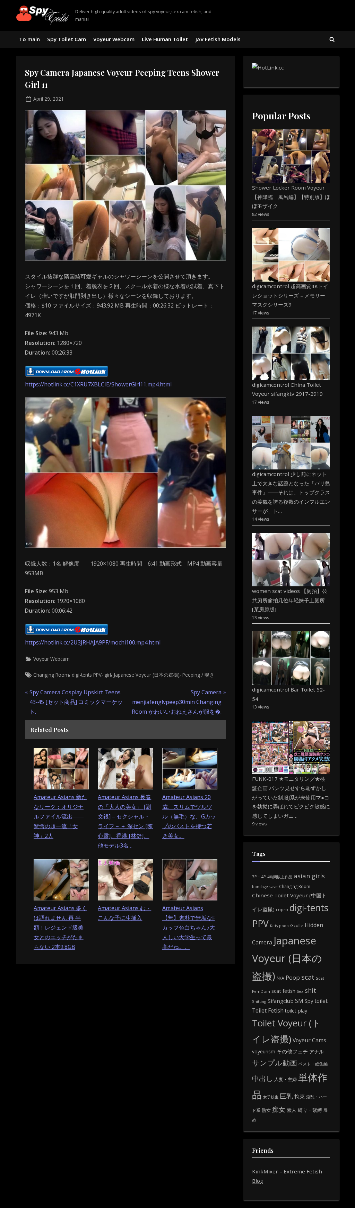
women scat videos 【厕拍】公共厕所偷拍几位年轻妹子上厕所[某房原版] (289, 600)
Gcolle (296, 925)
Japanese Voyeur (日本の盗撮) (147, 674)
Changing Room (51, 674)
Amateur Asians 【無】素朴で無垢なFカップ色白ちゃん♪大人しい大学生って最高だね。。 (188, 927)
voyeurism (263, 1051)
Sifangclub (281, 1000)
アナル (316, 1051)
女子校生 (270, 1096)
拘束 (299, 1096)
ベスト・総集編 (313, 1064)
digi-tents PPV (87, 674)
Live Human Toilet (165, 39)
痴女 (278, 1109)
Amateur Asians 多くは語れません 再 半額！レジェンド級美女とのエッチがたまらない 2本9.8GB (60, 927)
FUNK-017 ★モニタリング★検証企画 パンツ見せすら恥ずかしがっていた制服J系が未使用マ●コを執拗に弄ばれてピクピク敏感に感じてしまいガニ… (291, 797)
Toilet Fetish (268, 1010)
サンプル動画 (274, 1063)
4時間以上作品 (279, 876)
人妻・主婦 (285, 1079)
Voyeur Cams (309, 1040)
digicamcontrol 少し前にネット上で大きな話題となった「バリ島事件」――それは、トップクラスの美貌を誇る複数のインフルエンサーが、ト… (291, 492)
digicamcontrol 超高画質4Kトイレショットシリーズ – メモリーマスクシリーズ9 (290, 295)
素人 (291, 1110)
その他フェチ (292, 1051)
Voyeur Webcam (114, 39)
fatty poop (279, 925)
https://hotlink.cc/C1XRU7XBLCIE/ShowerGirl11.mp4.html (98, 384)
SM (299, 1001)
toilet (321, 1001)
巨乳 (286, 1095)
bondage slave (265, 886)
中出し (262, 1078)
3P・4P (259, 877)
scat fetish (283, 990)
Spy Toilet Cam (66, 39)
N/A (280, 978)
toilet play (296, 1010)
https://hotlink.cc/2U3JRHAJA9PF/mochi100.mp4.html (93, 642)
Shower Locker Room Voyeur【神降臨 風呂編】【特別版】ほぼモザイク (291, 196)
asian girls (309, 875)
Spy (309, 1001)
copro (282, 909)
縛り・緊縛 (310, 1110)
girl (107, 674)
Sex (300, 991)
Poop (293, 977)
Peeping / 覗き (198, 674)
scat (307, 977)
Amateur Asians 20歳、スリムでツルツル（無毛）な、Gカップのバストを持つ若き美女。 (189, 816)
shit (310, 990)
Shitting (259, 1001)
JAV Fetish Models (218, 39)
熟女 (266, 1110)
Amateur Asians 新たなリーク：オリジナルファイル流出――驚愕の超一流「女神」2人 (60, 816)
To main (29, 39)
